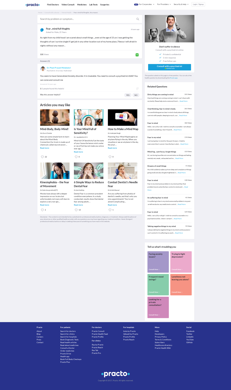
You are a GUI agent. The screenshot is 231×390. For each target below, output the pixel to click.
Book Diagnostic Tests (69, 339)
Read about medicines (69, 345)
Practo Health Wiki (163, 348)
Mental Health (67, 12)
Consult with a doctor (52, 12)
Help (157, 331)
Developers (159, 334)
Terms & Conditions (163, 339)
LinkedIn (189, 337)
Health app (64, 356)
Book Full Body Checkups (70, 359)
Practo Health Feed (100, 334)
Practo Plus (65, 362)
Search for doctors (68, 331)
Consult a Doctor (67, 348)
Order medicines (67, 351)
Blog (38, 334)
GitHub (189, 342)
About (39, 331)
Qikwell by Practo (130, 334)
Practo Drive (65, 353)
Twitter (189, 334)
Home (40, 12)
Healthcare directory (163, 345)
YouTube (190, 339)
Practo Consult (98, 331)
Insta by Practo (129, 331)
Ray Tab (95, 350)
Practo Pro (96, 353)
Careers (40, 337)
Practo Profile (97, 337)
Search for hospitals (68, 337)
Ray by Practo (97, 344)
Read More (183, 101)
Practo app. (174, 78)
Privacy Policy (161, 337)
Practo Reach (97, 347)
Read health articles (68, 342)
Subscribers (160, 342)
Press (39, 339)
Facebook (190, 331)
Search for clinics (67, 334)
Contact (40, 342)
